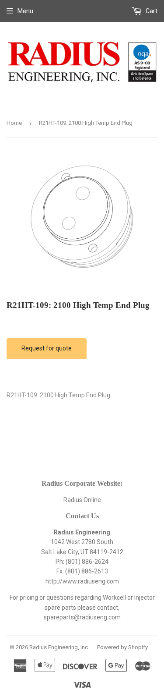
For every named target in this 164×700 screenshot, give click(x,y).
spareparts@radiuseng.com (82, 617)
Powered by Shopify (122, 647)
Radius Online (82, 499)
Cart (150, 10)
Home (14, 123)
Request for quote (46, 348)
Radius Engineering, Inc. (59, 647)
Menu (25, 10)
